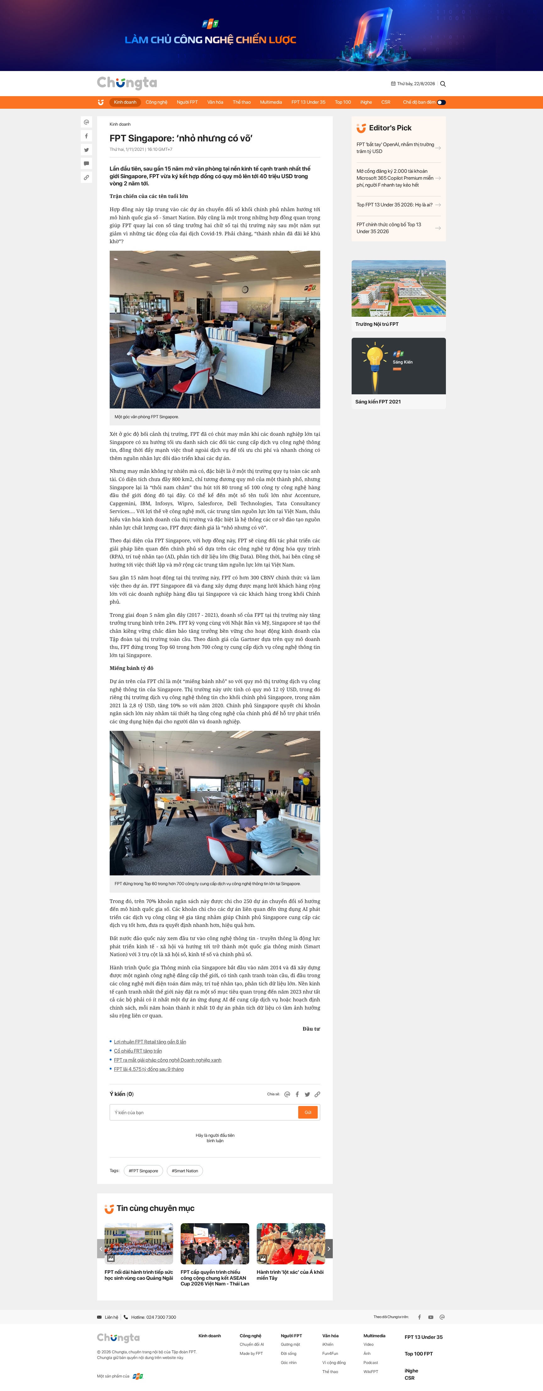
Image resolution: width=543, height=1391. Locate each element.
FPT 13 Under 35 (309, 102)
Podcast (371, 1362)
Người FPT (187, 102)
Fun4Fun (330, 1353)
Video (369, 1344)
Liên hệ (111, 1317)
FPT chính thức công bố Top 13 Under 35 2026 (389, 228)
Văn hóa (215, 102)
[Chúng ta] (127, 83)
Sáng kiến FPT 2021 (378, 402)
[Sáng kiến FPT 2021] (399, 366)
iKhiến (327, 1344)
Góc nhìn (289, 1362)
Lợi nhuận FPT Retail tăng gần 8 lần (150, 1042)
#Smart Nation (185, 1170)
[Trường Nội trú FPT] (399, 288)
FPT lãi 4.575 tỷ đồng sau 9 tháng (149, 1069)
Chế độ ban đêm (419, 102)
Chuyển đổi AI (252, 1344)
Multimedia (271, 102)
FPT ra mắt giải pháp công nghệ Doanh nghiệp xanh (168, 1060)
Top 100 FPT (419, 1354)
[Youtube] (431, 1317)
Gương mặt (290, 1344)
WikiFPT (371, 1371)
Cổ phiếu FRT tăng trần (138, 1051)
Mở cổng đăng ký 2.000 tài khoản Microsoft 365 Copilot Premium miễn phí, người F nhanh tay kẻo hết (395, 178)
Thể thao (242, 102)
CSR (385, 102)
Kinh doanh (125, 102)
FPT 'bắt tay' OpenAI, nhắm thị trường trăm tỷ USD (395, 147)
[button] (329, 1248)
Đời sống (288, 1353)
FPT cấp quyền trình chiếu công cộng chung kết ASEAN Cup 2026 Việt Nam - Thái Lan (215, 1278)
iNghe (366, 102)
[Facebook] (420, 1317)
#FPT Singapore (143, 1170)
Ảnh (367, 1353)
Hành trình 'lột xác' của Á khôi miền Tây (290, 1275)
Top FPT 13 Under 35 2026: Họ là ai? (395, 205)
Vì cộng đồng (334, 1362)
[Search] (443, 83)
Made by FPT (251, 1353)
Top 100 (343, 102)
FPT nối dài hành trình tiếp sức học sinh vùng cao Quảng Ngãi (139, 1275)
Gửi (308, 1112)
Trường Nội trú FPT (377, 324)
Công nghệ (156, 102)
